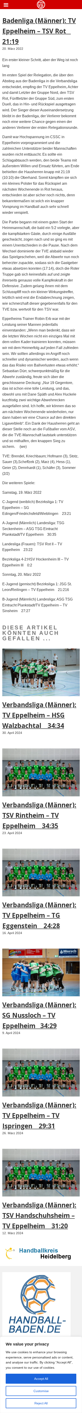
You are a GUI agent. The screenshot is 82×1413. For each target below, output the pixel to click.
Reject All (41, 1403)
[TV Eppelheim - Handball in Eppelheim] (41, 4)
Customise (41, 1391)
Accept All (41, 1379)
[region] (41, 1375)
